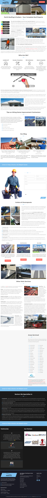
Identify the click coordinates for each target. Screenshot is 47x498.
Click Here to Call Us (40, 164)
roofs (7, 286)
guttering (31, 48)
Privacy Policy (29, 496)
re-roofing (35, 48)
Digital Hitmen (38, 496)
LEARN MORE (8, 260)
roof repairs (27, 48)
